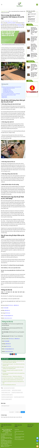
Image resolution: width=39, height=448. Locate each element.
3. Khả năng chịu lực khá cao (7, 90)
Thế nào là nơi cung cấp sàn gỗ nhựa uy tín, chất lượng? (11, 93)
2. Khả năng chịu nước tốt (7, 89)
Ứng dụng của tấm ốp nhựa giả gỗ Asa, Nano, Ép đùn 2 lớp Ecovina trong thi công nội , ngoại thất (34, 30)
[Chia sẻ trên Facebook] (10, 354)
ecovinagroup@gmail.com (8, 315)
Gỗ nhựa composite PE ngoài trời (31, 16)
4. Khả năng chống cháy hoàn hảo (8, 91)
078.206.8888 (5, 307)
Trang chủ (3, 11)
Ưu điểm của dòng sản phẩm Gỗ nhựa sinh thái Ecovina (13, 379)
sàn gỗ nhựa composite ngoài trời (7, 394)
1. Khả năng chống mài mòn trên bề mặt (9, 88)
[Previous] (28, 89)
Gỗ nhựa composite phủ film (31, 21)
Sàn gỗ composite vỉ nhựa (6, 392)
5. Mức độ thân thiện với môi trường (8, 92)
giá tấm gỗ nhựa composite (16, 390)
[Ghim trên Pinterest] (14, 354)
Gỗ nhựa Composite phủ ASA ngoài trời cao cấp (31, 19)
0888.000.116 (16, 305)
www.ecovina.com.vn (8, 318)
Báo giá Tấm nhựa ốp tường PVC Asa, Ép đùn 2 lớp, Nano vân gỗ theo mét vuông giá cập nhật (34, 47)
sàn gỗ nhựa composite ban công (17, 392)
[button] (1, 4)
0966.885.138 (7, 310)
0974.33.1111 (10, 305)
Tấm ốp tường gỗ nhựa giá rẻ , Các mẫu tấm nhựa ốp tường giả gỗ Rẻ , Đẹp (34, 38)
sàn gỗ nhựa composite (11, 22)
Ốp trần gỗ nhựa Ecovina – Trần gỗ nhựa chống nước (12, 376)
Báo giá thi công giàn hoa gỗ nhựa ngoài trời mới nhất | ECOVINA (34, 55)
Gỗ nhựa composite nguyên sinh (32, 14)
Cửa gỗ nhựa (30, 12)
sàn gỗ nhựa (18, 24)
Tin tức (6, 11)
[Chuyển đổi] (36, 12)
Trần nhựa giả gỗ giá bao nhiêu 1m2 (9, 384)
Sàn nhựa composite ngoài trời (6, 399)
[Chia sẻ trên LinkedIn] (16, 354)
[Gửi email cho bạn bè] (12, 354)
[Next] (36, 89)
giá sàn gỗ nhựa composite (6, 390)
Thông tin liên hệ (4, 96)
